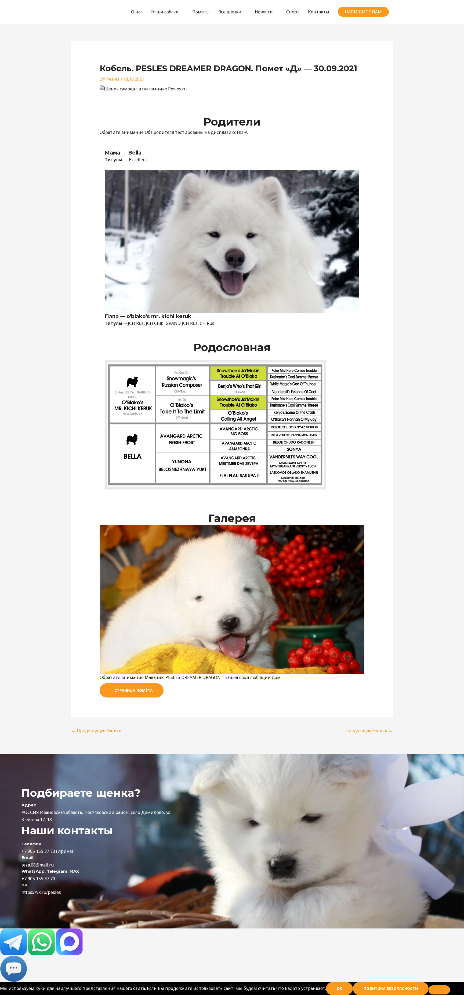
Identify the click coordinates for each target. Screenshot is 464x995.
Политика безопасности (391, 988)
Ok (339, 988)
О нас (137, 12)
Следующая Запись (369, 730)
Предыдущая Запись (96, 730)
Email (27, 857)
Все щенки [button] (229, 12)
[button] (363, 12)
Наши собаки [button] (165, 12)
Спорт (292, 12)
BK (24, 884)
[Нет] (439, 989)
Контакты (318, 12)
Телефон (31, 843)
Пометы (201, 12)
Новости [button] (264, 12)
